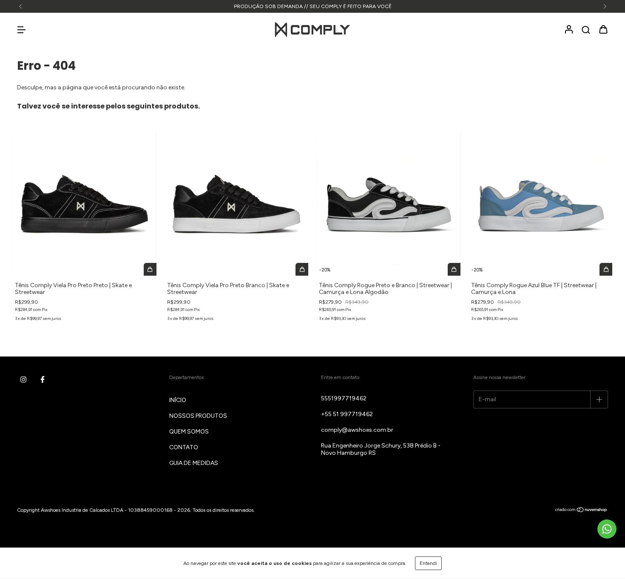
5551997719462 (343, 398)
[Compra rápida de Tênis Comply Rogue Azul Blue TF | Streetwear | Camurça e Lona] (605, 269)
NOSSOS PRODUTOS (198, 415)
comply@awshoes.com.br (357, 430)
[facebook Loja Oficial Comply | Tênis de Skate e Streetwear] (42, 380)
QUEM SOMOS (189, 431)
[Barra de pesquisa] (586, 30)
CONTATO (183, 447)
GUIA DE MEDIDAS (193, 463)
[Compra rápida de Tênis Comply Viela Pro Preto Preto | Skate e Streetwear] (150, 269)
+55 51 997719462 (347, 414)
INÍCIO (177, 400)
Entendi (428, 563)
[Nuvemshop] (581, 510)
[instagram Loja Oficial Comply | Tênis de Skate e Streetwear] (23, 380)
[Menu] (21, 30)
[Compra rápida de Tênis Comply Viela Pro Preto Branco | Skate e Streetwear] (301, 269)
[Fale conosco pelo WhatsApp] (606, 529)
